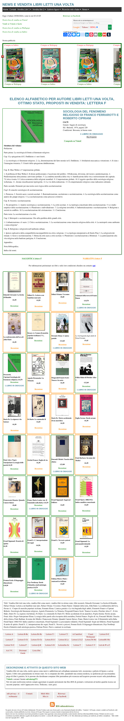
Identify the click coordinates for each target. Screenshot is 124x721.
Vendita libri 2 (38, 9)
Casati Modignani (90, 635)
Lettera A (9, 634)
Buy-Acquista (91, 137)
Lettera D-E (104, 634)
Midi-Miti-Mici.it (45, 695)
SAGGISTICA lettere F (32, 258)
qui (94, 265)
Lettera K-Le (64, 639)
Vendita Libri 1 (23, 9)
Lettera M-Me (90, 639)
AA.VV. (9, 650)
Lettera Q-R (36, 645)
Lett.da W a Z (104, 645)
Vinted (9, 679)
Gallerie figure (53, 9)
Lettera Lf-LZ (77, 639)
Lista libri (36, 650)
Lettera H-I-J (50, 639)
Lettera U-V (90, 645)
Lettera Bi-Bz (36, 634)
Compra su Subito (11, 45)
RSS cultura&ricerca (65, 706)
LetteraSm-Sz (63, 645)
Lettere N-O (9, 645)
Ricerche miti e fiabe (71, 9)
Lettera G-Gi (23, 639)
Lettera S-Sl (50, 645)
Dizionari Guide (23, 651)
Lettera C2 (63, 634)
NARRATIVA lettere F (92, 258)
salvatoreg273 (31, 679)
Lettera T (77, 645)
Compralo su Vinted (72, 141)
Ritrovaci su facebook (61, 695)
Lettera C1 (50, 634)
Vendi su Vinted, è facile (12, 23)
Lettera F (9, 639)
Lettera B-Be (23, 634)
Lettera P (23, 645)
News (85, 9)
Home (5, 9)
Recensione (14, 306)
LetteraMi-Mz (104, 639)
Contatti (12, 9)
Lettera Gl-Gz (36, 639)
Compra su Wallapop (13, 84)
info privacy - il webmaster (13, 695)
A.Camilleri (77, 634)
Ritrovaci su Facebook (71, 15)
